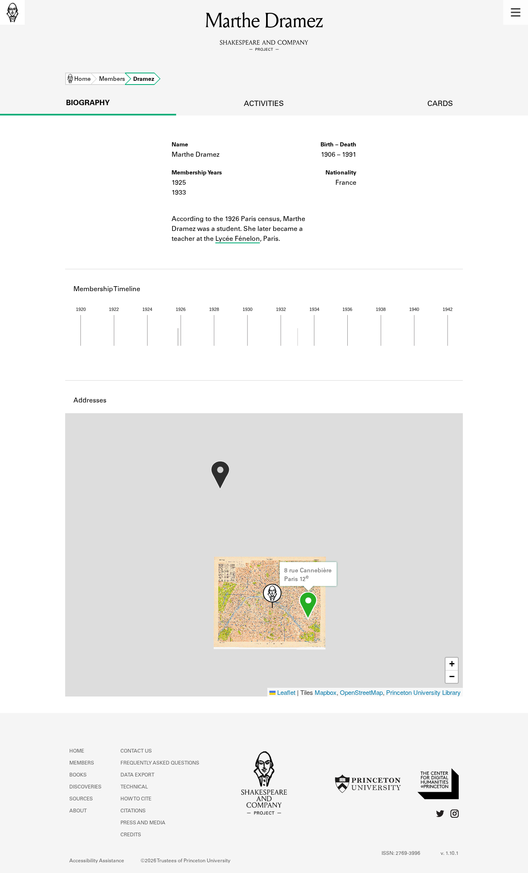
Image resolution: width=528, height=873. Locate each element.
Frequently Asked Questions (159, 763)
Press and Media (142, 823)
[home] (12, 12)
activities (264, 104)
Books (78, 775)
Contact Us (136, 751)
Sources (81, 799)
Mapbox (326, 692)
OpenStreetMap (361, 692)
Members (112, 79)
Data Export (137, 775)
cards (440, 104)
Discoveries (85, 787)
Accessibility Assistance (96, 861)
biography (88, 103)
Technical (134, 787)
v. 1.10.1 (450, 853)
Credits (130, 835)
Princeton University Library (423, 692)
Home (82, 79)
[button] (515, 12)
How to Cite (135, 799)
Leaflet (285, 692)
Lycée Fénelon (237, 239)
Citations (133, 811)
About (78, 811)
